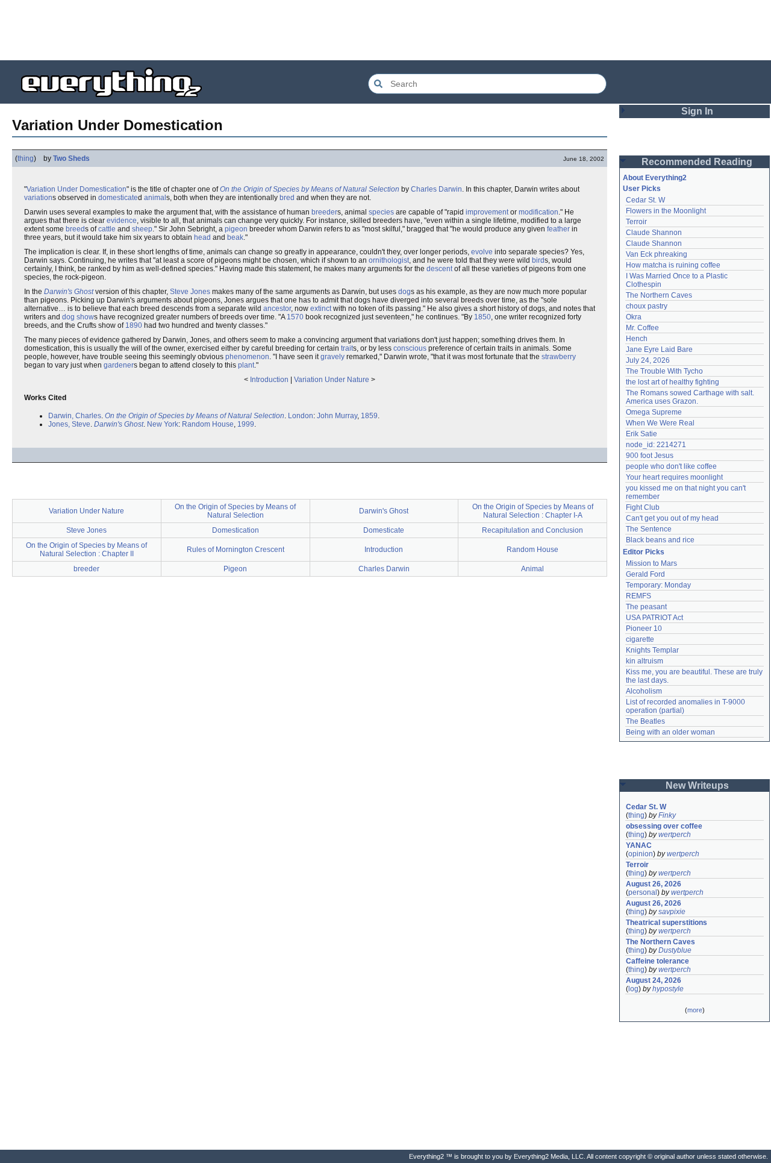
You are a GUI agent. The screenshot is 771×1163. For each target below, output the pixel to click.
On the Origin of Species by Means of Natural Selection (309, 189)
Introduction (269, 379)
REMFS (638, 596)
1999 (245, 424)
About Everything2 (655, 178)
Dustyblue (674, 950)
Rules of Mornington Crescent (235, 549)
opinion (640, 854)
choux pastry (646, 306)
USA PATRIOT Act (654, 617)
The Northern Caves (659, 295)
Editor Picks (643, 552)
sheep (142, 229)
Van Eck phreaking (656, 254)
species (381, 212)
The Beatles (645, 721)
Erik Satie (641, 434)
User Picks (642, 188)
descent (439, 269)
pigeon (236, 229)
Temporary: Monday (658, 585)
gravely (332, 357)
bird (538, 260)
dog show (78, 317)
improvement (487, 212)
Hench (637, 338)
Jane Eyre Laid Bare (659, 349)
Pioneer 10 (644, 628)
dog (404, 291)
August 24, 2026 (653, 980)
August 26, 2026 (653, 884)
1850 (482, 317)
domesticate (118, 197)
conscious (409, 348)
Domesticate (383, 530)
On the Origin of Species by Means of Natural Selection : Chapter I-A (532, 511)
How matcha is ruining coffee (673, 265)
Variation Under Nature (331, 379)
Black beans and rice (660, 540)
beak (235, 237)
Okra (633, 317)
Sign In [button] (697, 111)
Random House (208, 424)
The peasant (646, 607)
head (202, 237)
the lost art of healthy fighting (672, 382)
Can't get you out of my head (672, 518)
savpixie (671, 912)
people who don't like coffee (671, 466)
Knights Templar (652, 650)
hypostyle (668, 989)
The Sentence (649, 529)
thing (25, 158)
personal (642, 892)
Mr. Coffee (642, 328)
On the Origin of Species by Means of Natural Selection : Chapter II (86, 549)
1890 (133, 325)
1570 (295, 317)
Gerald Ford (645, 574)
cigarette (640, 639)
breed (75, 229)
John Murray (337, 416)
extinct (320, 308)
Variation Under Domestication (76, 189)
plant (246, 365)
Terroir (636, 222)
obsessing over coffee (664, 826)
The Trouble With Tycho (664, 371)
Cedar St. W (645, 200)
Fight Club (643, 507)
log (633, 989)
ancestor (277, 308)
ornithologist (389, 260)
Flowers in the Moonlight (666, 211)
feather (558, 229)
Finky (667, 815)
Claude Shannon (654, 232)
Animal (532, 569)
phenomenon (247, 357)
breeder (324, 212)
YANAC (639, 845)
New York (162, 424)
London (300, 416)
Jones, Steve (69, 424)
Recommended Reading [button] (696, 162)
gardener (119, 365)
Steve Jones (190, 291)
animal (155, 197)
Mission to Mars (651, 563)
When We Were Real (660, 423)
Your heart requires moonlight (674, 477)
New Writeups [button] (697, 785)
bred (287, 197)
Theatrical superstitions (666, 922)
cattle (107, 229)
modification (538, 212)
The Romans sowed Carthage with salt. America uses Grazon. (690, 397)
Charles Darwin (436, 189)
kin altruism (644, 661)
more (694, 1010)
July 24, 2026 (648, 360)
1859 (369, 416)
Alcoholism (644, 691)
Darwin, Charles (74, 416)
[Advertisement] (385, 30)
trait (347, 348)
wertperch (674, 834)
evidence (122, 220)
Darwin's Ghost (68, 291)
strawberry (559, 357)
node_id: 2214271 (656, 444)
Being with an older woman (670, 732)
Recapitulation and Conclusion (532, 530)
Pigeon (235, 569)
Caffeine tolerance (657, 961)
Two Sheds (71, 158)
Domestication (235, 530)
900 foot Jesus (649, 455)
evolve (482, 252)
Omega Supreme (654, 412)
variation (38, 197)
